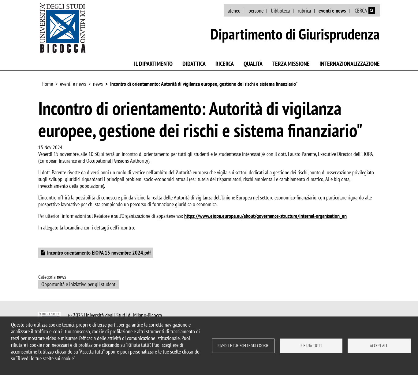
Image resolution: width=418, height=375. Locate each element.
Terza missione (291, 64)
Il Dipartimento (153, 64)
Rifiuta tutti (311, 345)
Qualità (253, 64)
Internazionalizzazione (349, 64)
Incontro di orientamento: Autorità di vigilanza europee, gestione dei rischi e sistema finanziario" (203, 83)
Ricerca (224, 64)
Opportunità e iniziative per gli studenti (79, 284)
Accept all (379, 345)
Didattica (194, 64)
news (98, 83)
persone (255, 10)
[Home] (62, 28)
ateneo (234, 10)
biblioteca (280, 10)
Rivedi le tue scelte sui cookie (243, 345)
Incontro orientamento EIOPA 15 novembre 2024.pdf (99, 252)
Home (47, 83)
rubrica (304, 10)
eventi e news (332, 10)
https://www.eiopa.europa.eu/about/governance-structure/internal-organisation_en (265, 215)
